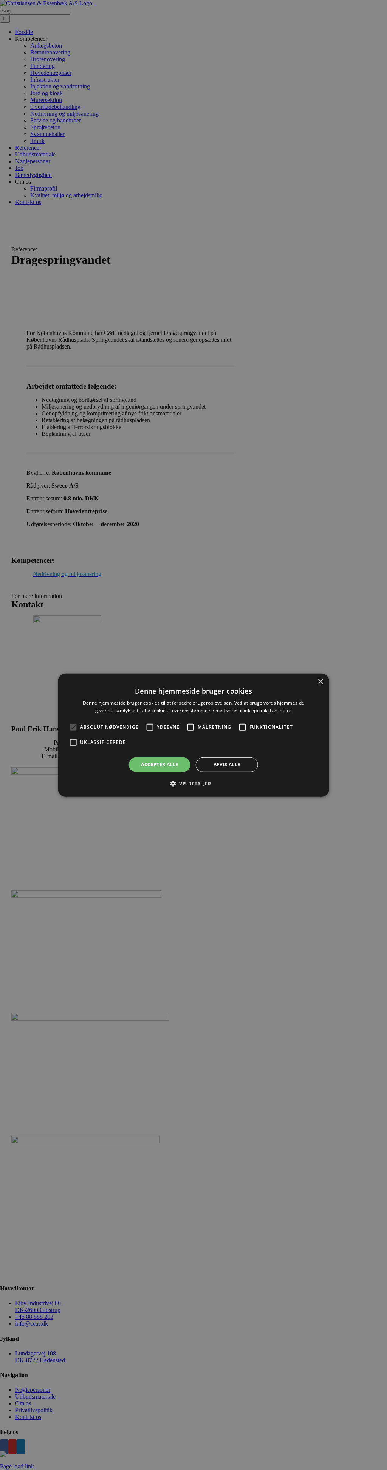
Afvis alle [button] (227, 764)
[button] (73, 727)
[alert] (193, 735)
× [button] (320, 681)
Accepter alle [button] (159, 764)
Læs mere (280, 710)
